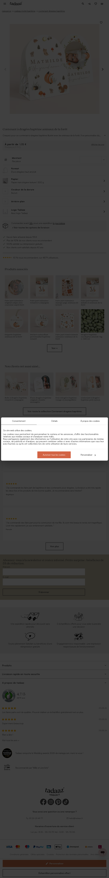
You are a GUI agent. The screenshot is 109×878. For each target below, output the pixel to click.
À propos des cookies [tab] (90, 421)
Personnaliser (86, 455)
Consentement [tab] (19, 421)
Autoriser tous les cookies (54, 455)
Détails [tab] (54, 421)
